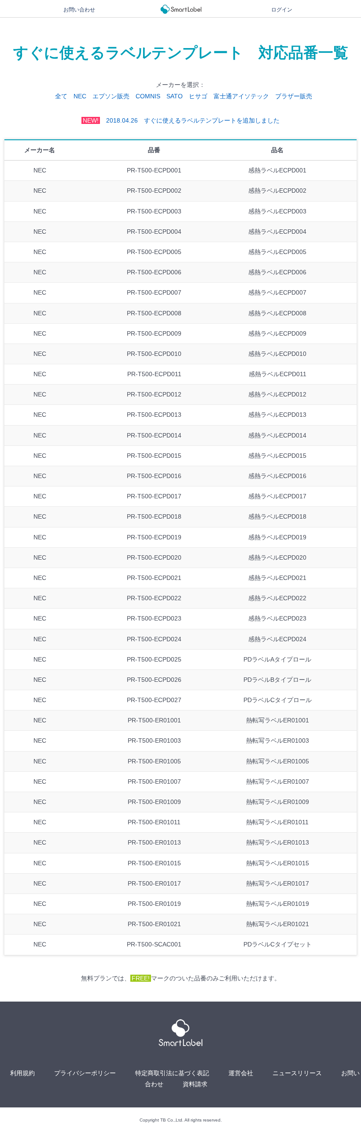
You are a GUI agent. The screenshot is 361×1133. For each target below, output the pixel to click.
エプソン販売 (110, 96)
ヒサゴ (198, 96)
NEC (80, 96)
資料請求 (195, 1084)
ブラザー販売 (293, 96)
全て (61, 96)
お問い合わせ (79, 10)
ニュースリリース (297, 1073)
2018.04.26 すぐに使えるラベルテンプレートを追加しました (181, 120)
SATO (174, 96)
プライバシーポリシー (85, 1073)
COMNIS (148, 96)
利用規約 (22, 1073)
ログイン (281, 10)
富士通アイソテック (241, 96)
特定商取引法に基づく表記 (172, 1073)
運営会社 (240, 1073)
